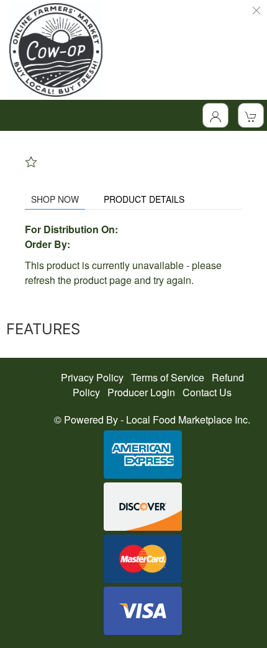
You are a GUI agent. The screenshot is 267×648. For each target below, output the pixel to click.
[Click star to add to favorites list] (31, 162)
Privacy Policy (92, 377)
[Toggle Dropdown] (215, 115)
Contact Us (207, 392)
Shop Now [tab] (55, 199)
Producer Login (141, 392)
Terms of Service (167, 377)
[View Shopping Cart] (251, 115)
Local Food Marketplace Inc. (188, 419)
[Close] (256, 10)
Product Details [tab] (144, 199)
